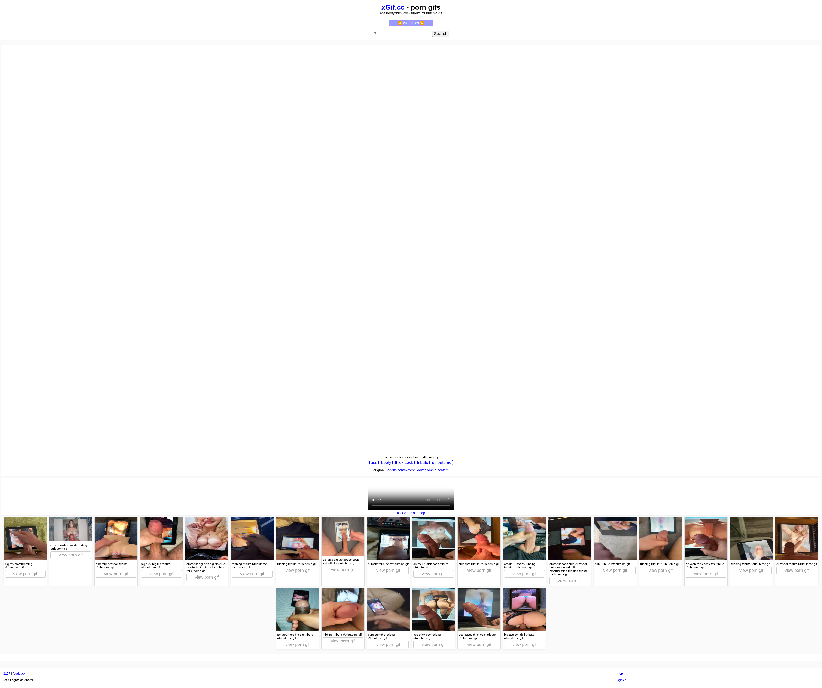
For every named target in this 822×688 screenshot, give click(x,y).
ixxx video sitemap (411, 513)
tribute (422, 462)
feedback (19, 673)
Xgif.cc (621, 680)
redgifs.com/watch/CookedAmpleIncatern (417, 470)
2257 (6, 673)
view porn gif (25, 573)
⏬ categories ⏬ (411, 23)
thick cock (404, 462)
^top (620, 673)
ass (374, 462)
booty (386, 462)
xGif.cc (393, 7)
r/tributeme (441, 462)
